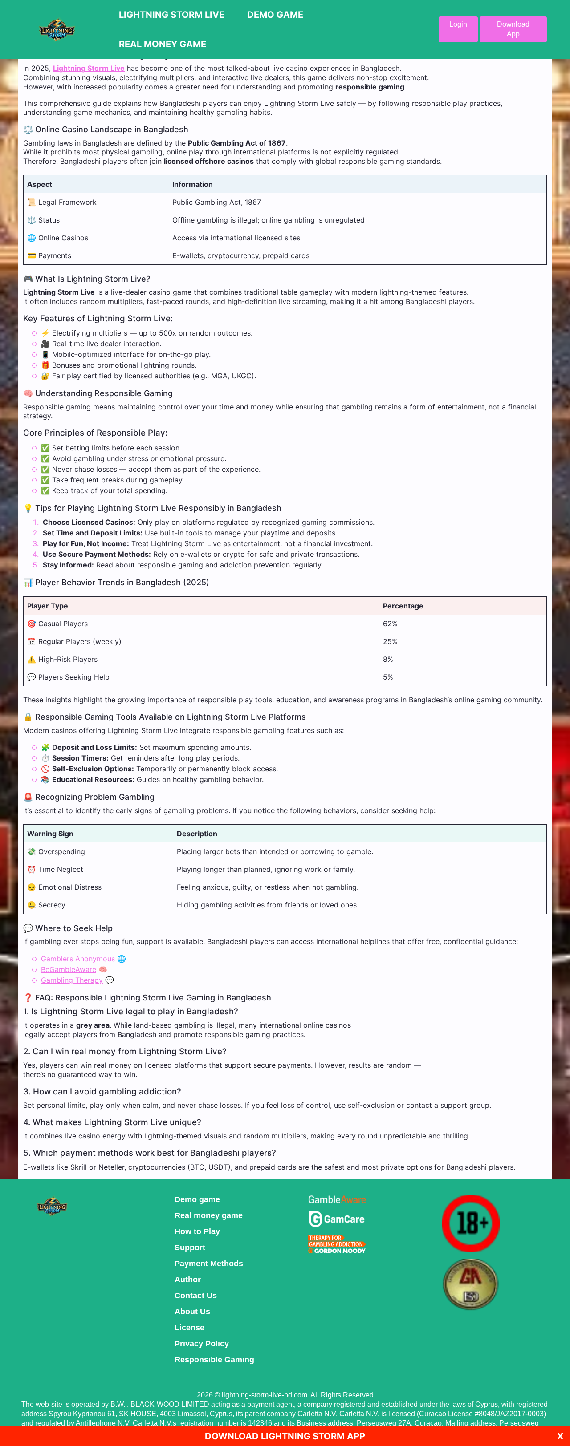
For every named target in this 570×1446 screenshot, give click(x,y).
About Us (192, 1311)
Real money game (209, 1215)
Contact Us (196, 1295)
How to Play (197, 1231)
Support (190, 1247)
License (189, 1327)
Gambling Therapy (72, 980)
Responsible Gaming (214, 1359)
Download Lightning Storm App (285, 1436)
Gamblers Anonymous (78, 958)
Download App (513, 29)
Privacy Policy (202, 1343)
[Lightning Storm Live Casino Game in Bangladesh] (57, 29)
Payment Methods (209, 1263)
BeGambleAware (68, 969)
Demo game (197, 1199)
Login (458, 24)
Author (188, 1279)
